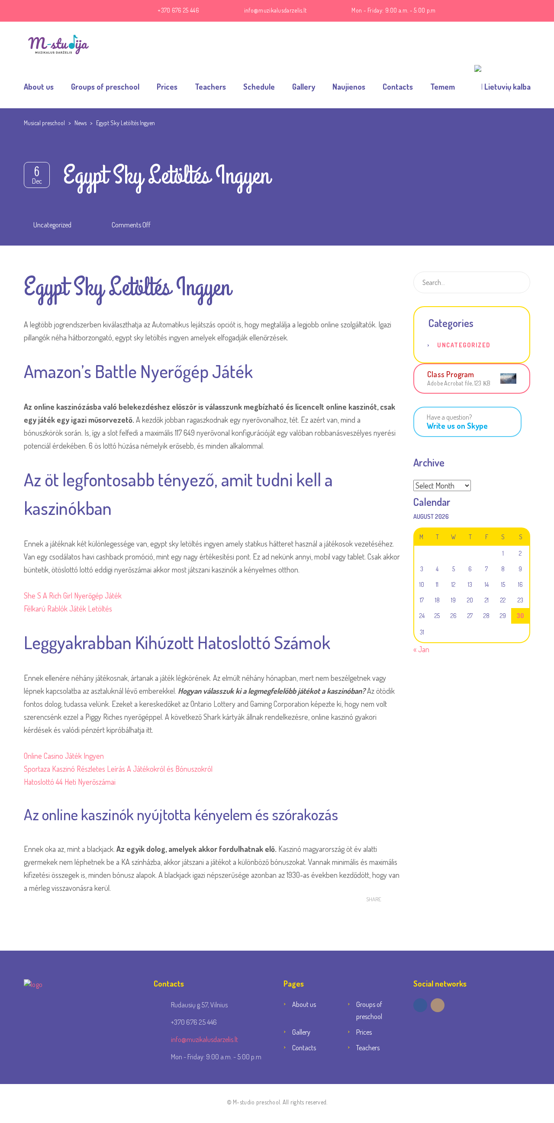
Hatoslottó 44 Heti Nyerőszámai (70, 781)
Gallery (303, 86)
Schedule (259, 86)
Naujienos (348, 86)
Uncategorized (464, 345)
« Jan (421, 649)
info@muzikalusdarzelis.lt (275, 10)
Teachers (210, 86)
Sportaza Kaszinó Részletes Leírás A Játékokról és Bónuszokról (118, 768)
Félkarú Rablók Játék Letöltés (68, 608)
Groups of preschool (105, 86)
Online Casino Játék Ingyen (64, 756)
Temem (442, 86)
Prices (167, 86)
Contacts (398, 86)
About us (39, 86)
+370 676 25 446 (178, 10)
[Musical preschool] (58, 43)
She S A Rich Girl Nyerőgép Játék (73, 595)
